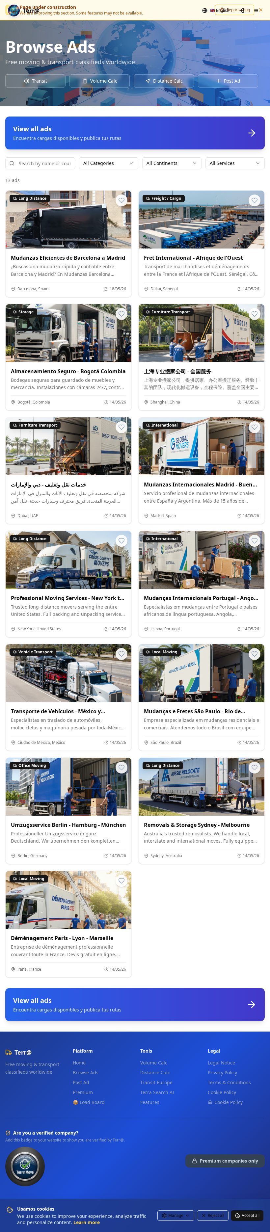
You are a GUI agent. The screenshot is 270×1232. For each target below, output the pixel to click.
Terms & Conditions (229, 1082)
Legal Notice (221, 1063)
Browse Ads (85, 1072)
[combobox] (108, 163)
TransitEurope (156, 1082)
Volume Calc (153, 1063)
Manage (175, 1215)
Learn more (86, 1222)
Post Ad (81, 1082)
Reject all (216, 1215)
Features (149, 1102)
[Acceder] (242, 10)
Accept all (250, 1215)
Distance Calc (155, 1072)
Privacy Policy (222, 1072)
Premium (83, 1092)
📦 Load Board (89, 1102)
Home (79, 1063)
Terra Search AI (157, 1092)
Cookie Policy (222, 1092)
